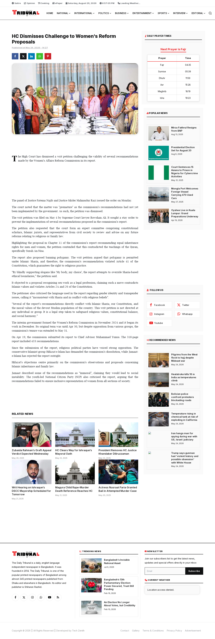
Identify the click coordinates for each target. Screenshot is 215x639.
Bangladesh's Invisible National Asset (117, 561)
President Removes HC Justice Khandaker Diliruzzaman (118, 452)
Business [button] (120, 13)
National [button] (62, 13)
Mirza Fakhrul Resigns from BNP (183, 129)
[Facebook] (15, 597)
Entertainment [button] (142, 13)
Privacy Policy (174, 630)
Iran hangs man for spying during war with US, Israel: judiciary (184, 436)
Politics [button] (103, 13)
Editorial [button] (197, 13)
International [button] (83, 13)
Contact (124, 630)
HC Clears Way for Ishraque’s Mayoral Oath (73, 452)
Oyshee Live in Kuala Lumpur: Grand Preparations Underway (184, 213)
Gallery (135, 630)
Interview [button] (179, 13)
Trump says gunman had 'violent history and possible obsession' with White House (184, 458)
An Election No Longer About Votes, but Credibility (119, 604)
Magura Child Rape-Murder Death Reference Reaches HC (74, 489)
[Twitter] (24, 597)
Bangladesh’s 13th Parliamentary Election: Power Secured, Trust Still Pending (119, 584)
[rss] (58, 597)
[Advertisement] (75, 144)
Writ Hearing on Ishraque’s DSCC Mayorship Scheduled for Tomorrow (31, 491)
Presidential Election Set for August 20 (183, 149)
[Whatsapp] (41, 597)
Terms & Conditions (153, 630)
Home (49, 13)
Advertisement (193, 630)
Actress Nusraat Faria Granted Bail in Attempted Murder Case (118, 489)
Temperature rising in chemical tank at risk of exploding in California (184, 416)
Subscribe (194, 571)
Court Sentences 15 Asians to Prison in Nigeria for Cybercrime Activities (184, 172)
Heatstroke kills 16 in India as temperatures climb (183, 377)
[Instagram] (32, 597)
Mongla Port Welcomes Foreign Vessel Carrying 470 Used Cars (184, 193)
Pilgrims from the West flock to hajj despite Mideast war (184, 357)
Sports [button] (162, 13)
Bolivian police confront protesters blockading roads (182, 397)
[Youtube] (49, 597)
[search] (210, 13)
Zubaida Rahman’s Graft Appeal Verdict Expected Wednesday (31, 452)
